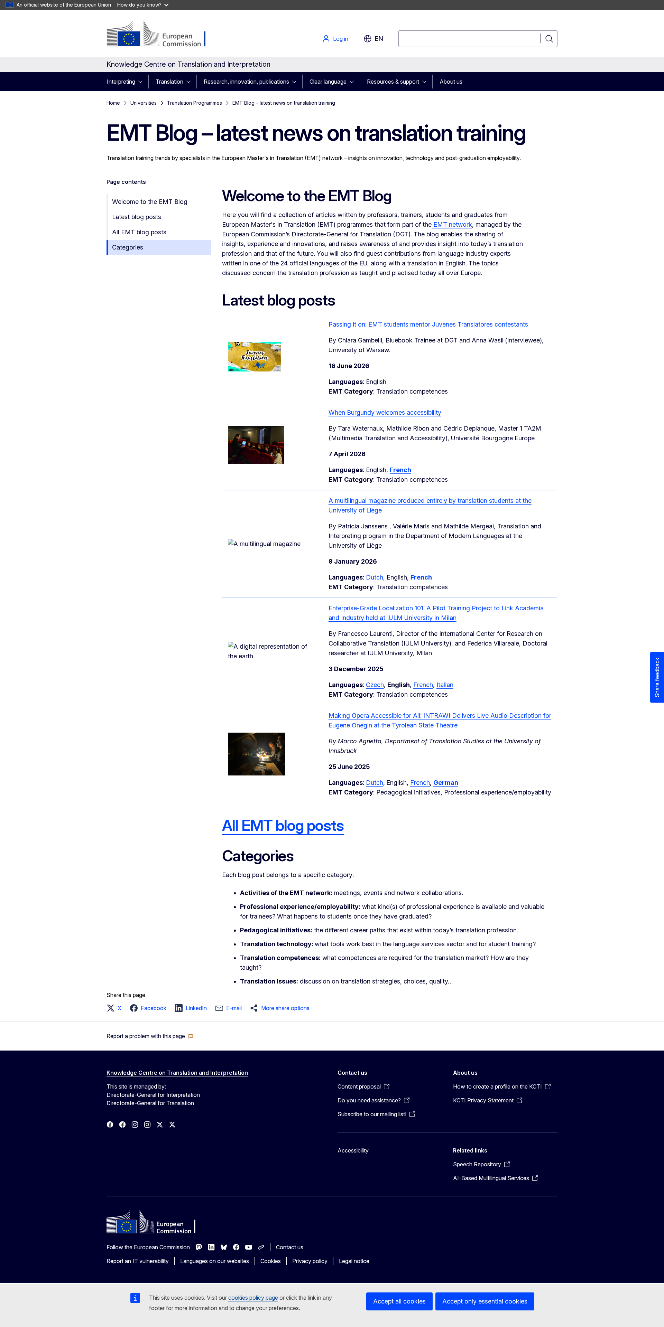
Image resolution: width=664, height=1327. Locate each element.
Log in (340, 38)
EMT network (452, 224)
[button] (116, 1008)
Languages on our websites (214, 1261)
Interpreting (121, 81)
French (423, 684)
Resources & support (393, 81)
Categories (127, 247)
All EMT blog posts (139, 232)
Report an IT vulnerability (138, 1261)
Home (113, 103)
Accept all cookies (399, 1301)
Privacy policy (310, 1261)
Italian (444, 684)
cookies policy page (253, 1297)
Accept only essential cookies (484, 1301)
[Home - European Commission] (162, 34)
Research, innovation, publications (246, 81)
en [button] (379, 38)
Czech (375, 684)
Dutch (374, 577)
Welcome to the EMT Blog (149, 201)
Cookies (270, 1261)
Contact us (289, 1247)
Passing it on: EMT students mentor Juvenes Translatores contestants (428, 324)
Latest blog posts (136, 216)
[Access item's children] (142, 81)
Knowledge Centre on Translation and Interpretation (177, 1072)
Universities (143, 103)
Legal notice (354, 1261)
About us (451, 81)
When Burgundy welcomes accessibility (385, 412)
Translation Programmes (194, 103)
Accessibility (353, 1150)
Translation (169, 81)
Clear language (328, 81)
